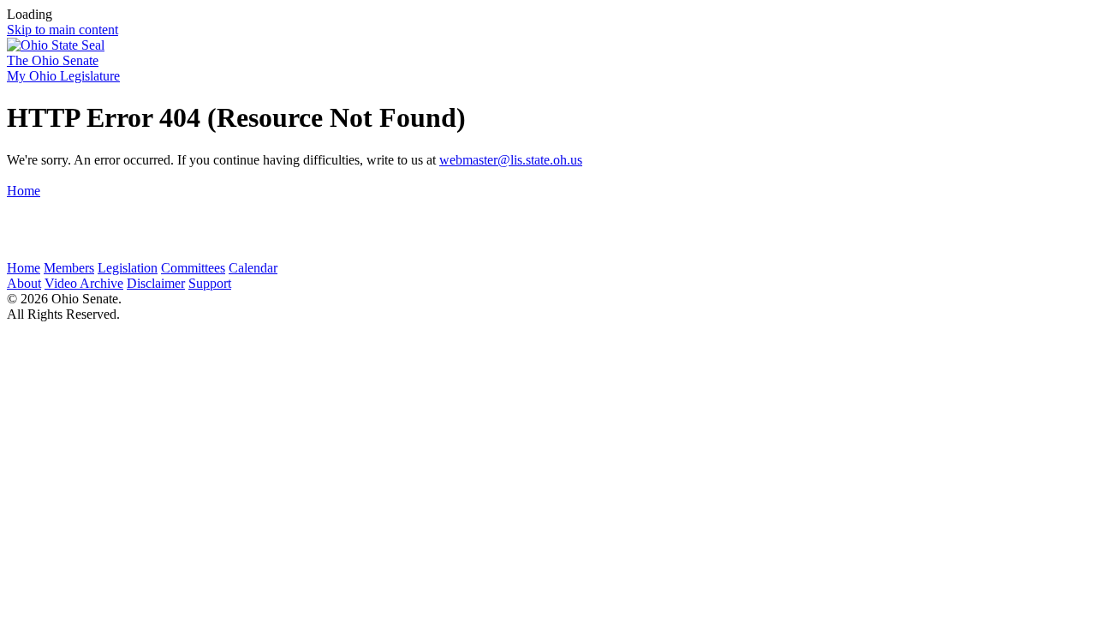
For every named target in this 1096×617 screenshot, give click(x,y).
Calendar (253, 268)
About (24, 283)
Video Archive (84, 283)
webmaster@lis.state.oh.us (510, 160)
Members (69, 268)
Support (209, 283)
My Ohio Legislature (63, 76)
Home (23, 190)
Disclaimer (156, 283)
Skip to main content (62, 29)
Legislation (128, 268)
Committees (193, 268)
